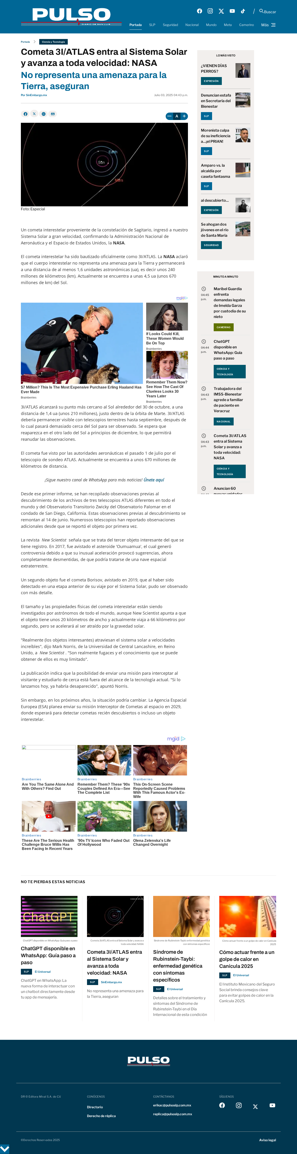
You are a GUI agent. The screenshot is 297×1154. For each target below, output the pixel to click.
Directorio (95, 1107)
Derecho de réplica (101, 1116)
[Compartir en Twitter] (34, 113)
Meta (228, 25)
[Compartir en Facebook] (25, 114)
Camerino (246, 25)
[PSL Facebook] (199, 11)
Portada (135, 25)
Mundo (211, 25)
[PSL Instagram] (210, 11)
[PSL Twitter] (221, 11)
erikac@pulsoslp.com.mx (172, 1105)
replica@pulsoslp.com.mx (172, 1114)
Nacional (192, 25)
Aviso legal (267, 1140)
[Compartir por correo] (52, 114)
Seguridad (170, 25)
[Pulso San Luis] (71, 16)
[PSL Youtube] (232, 11)
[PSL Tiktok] (242, 11)
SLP (152, 25)
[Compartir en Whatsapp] (43, 114)
